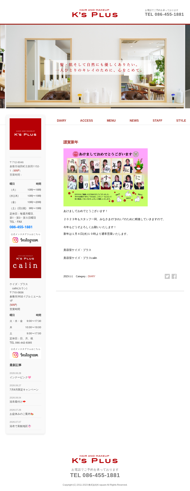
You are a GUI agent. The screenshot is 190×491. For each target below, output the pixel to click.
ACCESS (86, 120)
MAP (16, 170)
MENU (111, 120)
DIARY (61, 120)
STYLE (181, 120)
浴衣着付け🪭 (18, 399)
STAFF (157, 120)
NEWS (134, 120)
